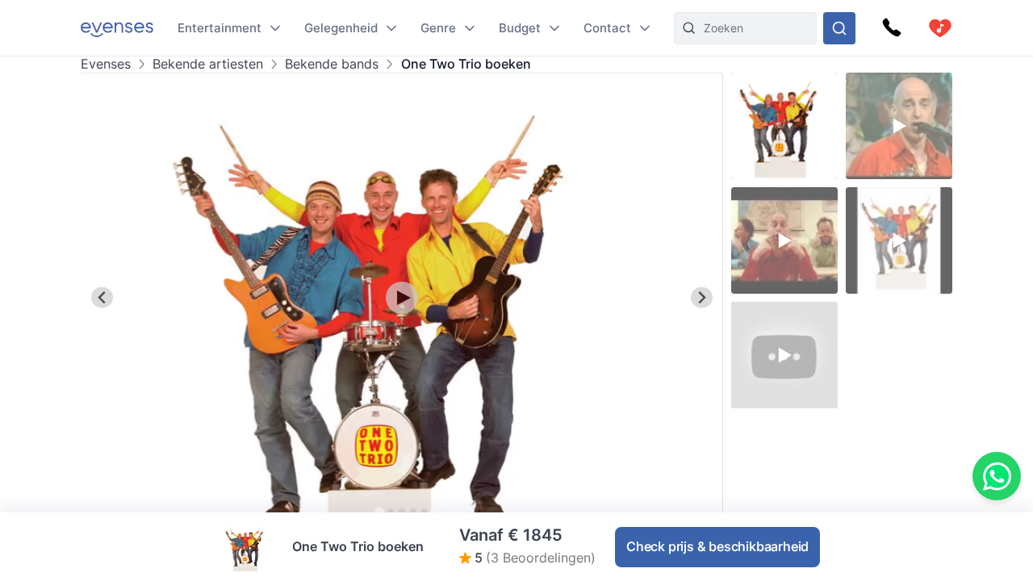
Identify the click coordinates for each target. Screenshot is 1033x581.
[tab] (378, 511)
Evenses (106, 64)
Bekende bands (331, 64)
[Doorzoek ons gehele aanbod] (839, 28)
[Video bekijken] (402, 298)
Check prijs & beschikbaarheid (717, 546)
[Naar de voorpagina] (117, 28)
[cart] (940, 28)
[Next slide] (702, 297)
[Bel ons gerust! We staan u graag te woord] (892, 28)
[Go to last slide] (102, 297)
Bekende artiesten (208, 64)
